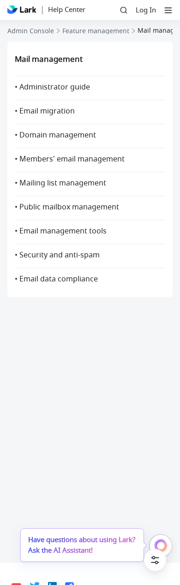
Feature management (95, 31)
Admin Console (30, 31)
